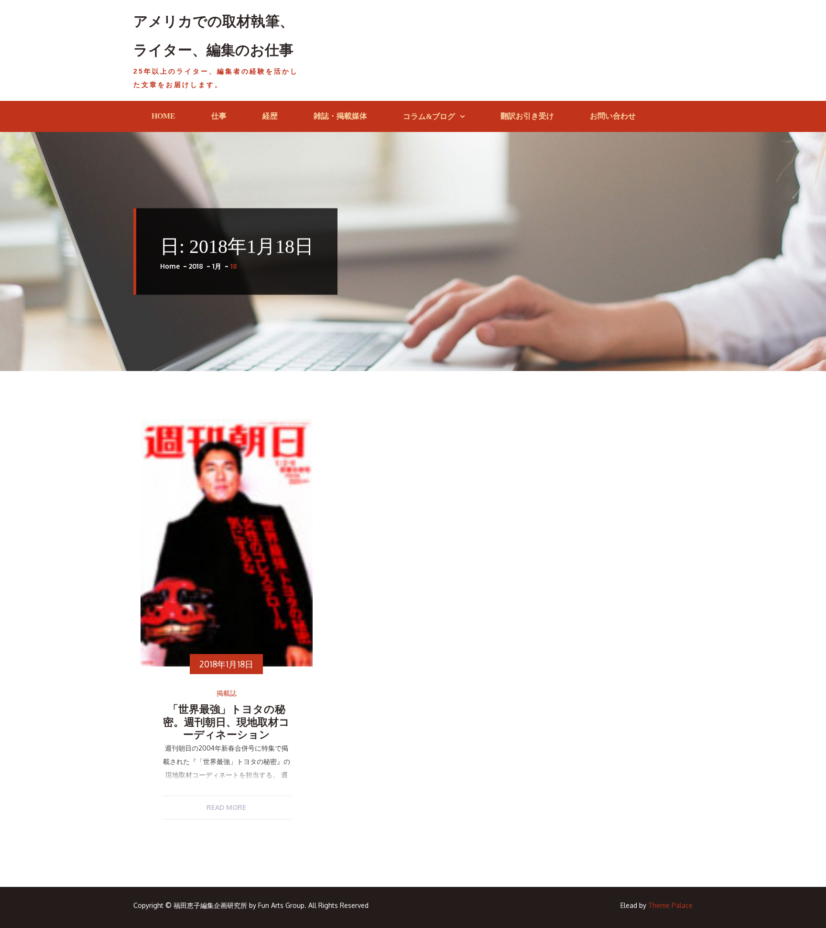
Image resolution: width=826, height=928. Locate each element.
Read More (226, 807)
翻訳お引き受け (527, 116)
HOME (163, 116)
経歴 (270, 116)
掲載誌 (227, 693)
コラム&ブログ (429, 116)
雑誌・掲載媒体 (340, 116)
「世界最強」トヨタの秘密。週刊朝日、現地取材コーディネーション (226, 722)
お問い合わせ (613, 116)
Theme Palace (670, 905)
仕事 (219, 116)
